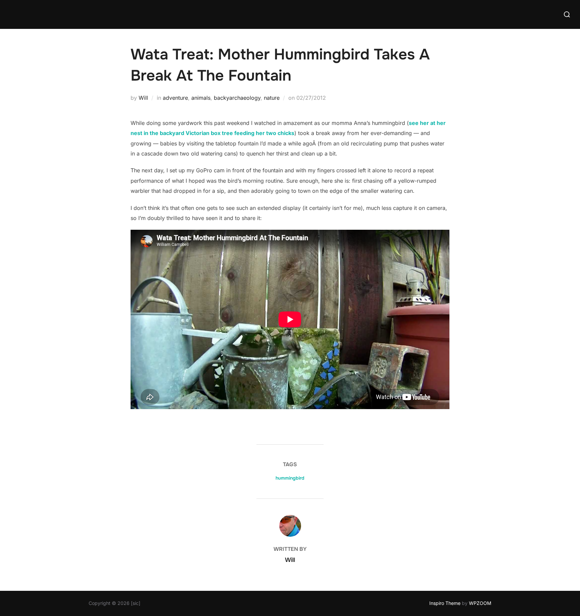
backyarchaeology (237, 97)
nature (272, 97)
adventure (175, 97)
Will (143, 97)
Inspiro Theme (445, 603)
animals (200, 97)
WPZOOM (480, 603)
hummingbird (290, 478)
